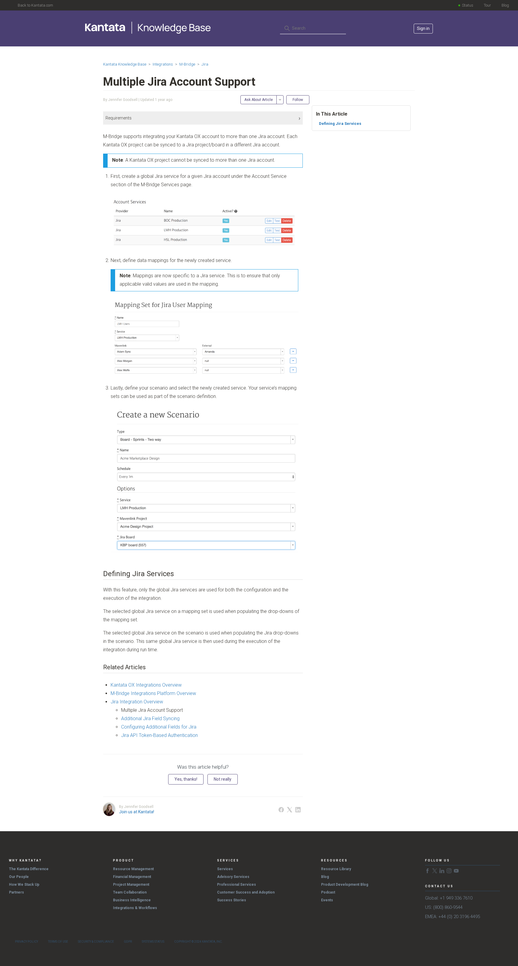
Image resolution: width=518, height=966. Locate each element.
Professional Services (236, 884)
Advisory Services (233, 877)
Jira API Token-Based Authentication (159, 735)
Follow (298, 100)
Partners (16, 892)
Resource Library (336, 869)
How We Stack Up (24, 884)
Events (327, 900)
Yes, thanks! (185, 779)
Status (467, 5)
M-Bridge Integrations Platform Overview (153, 693)
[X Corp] (289, 809)
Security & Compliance (96, 941)
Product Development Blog (344, 884)
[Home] (148, 27)
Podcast (328, 892)
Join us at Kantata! (136, 811)
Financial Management (132, 877)
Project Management (131, 884)
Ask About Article (258, 100)
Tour (487, 5)
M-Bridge (187, 64)
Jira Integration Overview (137, 702)
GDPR (128, 941)
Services (225, 869)
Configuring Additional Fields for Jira (158, 727)
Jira (204, 64)
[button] (203, 118)
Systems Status (153, 941)
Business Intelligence (132, 900)
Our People (19, 877)
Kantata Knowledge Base (124, 64)
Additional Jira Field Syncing (150, 718)
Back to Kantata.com (35, 5)
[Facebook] (281, 809)
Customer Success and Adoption (246, 892)
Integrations (163, 64)
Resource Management (133, 869)
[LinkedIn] (298, 809)
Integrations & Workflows (135, 908)
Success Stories (231, 900)
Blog (505, 5)
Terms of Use (58, 941)
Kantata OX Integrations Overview (146, 685)
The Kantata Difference (29, 869)
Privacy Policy (26, 941)
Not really (222, 779)
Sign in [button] (423, 28)
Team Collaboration (130, 892)
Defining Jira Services (340, 123)
